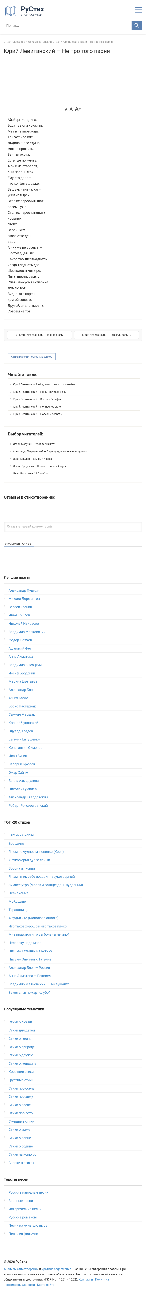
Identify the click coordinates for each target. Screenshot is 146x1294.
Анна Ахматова (21, 656)
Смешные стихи (21, 1121)
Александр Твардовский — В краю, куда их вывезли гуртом (49, 451)
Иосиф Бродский (22, 673)
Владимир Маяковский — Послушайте (39, 984)
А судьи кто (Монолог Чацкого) (34, 918)
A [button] (66, 109)
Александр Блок (22, 690)
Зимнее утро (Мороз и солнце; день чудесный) (46, 885)
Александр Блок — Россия (29, 968)
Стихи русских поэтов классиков (31, 356)
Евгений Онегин (21, 835)
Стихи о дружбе (21, 1055)
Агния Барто (18, 698)
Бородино (16, 843)
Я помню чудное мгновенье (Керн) (36, 852)
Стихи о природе (22, 1047)
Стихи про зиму (21, 1096)
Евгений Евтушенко (24, 739)
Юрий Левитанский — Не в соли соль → (106, 334)
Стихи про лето (21, 1113)
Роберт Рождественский (28, 805)
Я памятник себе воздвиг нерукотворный (42, 876)
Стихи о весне (20, 1105)
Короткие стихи (21, 1072)
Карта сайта (45, 1285)
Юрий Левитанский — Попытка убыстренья (40, 391)
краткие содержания (56, 1269)
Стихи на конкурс (22, 1154)
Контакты (86, 1279)
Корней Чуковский (23, 723)
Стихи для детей (22, 1030)
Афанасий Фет (20, 648)
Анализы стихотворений (21, 1269)
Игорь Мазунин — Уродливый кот (34, 444)
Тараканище (19, 910)
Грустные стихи (21, 1080)
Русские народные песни (28, 1192)
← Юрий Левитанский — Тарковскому (39, 334)
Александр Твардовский (28, 797)
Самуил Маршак (22, 714)
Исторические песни (25, 1209)
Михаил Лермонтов (24, 599)
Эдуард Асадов (21, 731)
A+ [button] (78, 109)
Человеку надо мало (25, 943)
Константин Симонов (25, 748)
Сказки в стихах (21, 1163)
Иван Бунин (18, 756)
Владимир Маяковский (27, 632)
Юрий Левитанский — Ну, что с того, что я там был (44, 384)
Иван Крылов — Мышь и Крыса (32, 458)
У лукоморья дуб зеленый (29, 860)
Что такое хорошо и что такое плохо (38, 926)
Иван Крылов (19, 615)
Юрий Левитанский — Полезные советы (38, 414)
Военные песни (21, 1201)
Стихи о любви (20, 1022)
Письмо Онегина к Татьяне (30, 959)
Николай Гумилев (23, 789)
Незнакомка (19, 893)
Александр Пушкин (24, 590)
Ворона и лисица (22, 868)
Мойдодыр (17, 901)
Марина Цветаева (23, 681)
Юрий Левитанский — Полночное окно (37, 406)
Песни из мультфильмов (28, 1225)
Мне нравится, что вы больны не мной (39, 934)
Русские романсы (23, 1217)
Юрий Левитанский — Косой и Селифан (37, 399)
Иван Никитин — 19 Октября (30, 473)
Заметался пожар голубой (30, 992)
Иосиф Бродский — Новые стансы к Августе (40, 466)
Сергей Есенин (20, 607)
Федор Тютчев (20, 640)
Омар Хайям (18, 772)
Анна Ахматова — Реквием (30, 976)
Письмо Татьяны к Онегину (30, 951)
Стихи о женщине (22, 1063)
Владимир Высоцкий (25, 665)
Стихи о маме (19, 1130)
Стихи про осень (22, 1088)
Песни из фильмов (23, 1234)
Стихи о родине (21, 1146)
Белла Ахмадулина (24, 781)
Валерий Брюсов (22, 764)
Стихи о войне (20, 1138)
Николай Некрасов (24, 623)
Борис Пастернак (22, 706)
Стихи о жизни (20, 1039)
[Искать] (137, 25)
